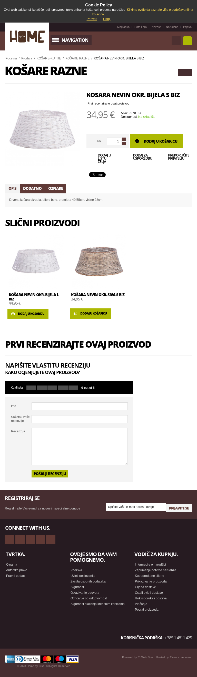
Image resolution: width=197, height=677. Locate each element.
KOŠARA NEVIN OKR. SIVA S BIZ (97, 294)
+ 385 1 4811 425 (178, 638)
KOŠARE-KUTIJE (49, 58)
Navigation (75, 40)
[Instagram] (40, 539)
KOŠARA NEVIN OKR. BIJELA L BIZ (34, 296)
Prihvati (92, 19)
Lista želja (140, 26)
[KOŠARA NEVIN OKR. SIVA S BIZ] (181, 72)
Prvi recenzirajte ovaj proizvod (108, 103)
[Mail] (30, 539)
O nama (11, 564)
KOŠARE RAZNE (77, 58)
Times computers (181, 657)
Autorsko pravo (16, 570)
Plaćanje (141, 604)
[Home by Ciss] (27, 36)
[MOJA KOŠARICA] (187, 40)
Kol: (99, 141)
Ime (13, 406)
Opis (12, 188)
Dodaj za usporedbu (141, 157)
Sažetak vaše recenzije (20, 418)
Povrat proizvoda (147, 609)
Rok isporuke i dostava (151, 598)
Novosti (156, 26)
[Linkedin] (50, 539)
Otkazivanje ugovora (85, 593)
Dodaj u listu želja (104, 158)
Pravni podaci (15, 576)
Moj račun (123, 26)
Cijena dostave (145, 587)
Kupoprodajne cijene (149, 576)
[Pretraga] (176, 40)
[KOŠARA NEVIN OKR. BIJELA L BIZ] (36, 261)
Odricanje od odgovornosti (89, 598)
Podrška (76, 570)
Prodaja (26, 58)
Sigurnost (77, 587)
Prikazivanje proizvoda (151, 581)
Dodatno (32, 188)
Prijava (187, 26)
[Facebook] (20, 539)
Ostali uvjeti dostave (149, 593)
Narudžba (172, 26)
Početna (11, 58)
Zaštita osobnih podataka (88, 581)
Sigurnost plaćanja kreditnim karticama (98, 604)
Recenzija (18, 431)
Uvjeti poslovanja (83, 576)
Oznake (55, 188)
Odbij (107, 19)
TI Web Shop (146, 657)
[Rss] (9, 539)
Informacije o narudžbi (150, 564)
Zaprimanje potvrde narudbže (155, 570)
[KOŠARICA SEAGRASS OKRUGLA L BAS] (188, 72)
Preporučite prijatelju (176, 157)
